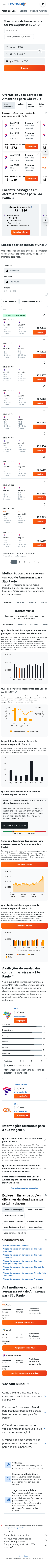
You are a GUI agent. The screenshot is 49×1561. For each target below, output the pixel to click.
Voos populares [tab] (35, 1227)
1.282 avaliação (20, 1111)
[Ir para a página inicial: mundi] (17, 4)
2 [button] (19, 561)
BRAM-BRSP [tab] (8, 624)
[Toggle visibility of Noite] (9, 957)
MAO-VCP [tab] (8, 602)
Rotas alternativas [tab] (35, 1221)
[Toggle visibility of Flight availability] (17, 731)
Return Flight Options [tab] (13, 1221)
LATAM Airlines (20, 1084)
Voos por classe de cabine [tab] (15, 1233)
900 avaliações (20, 1016)
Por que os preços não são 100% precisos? (19, 1545)
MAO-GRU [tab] (21, 602)
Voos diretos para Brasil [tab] (14, 1227)
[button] (4, 4)
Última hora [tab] (41, 105)
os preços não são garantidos (14, 1528)
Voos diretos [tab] (31, 105)
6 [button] (35, 561)
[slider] (46, 294)
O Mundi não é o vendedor (16, 1535)
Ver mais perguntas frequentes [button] (24, 1188)
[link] (20, 232)
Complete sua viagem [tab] (13, 1210)
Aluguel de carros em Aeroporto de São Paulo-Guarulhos (23, 1250)
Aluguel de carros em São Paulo (16, 1245)
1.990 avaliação (20, 1092)
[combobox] (26, 270)
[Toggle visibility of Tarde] (31, 954)
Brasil (26, 1556)
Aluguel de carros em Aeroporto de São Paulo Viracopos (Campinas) (22, 1262)
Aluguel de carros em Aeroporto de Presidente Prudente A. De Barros (23, 1280)
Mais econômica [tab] (8, 105)
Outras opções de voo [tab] (13, 1215)
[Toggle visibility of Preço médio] (33, 731)
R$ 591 (33, 25)
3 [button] (24, 561)
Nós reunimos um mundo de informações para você (17, 1540)
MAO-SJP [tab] (33, 602)
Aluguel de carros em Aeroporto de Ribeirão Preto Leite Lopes (24, 1274)
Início (19, 1556)
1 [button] (14, 561)
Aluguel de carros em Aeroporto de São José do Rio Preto (23, 1268)
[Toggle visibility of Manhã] (9, 954)
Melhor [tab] (21, 104)
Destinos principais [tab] (35, 1210)
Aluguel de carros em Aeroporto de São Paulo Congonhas (22, 1256)
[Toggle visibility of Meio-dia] (21, 954)
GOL (15, 1104)
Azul (16, 1009)
